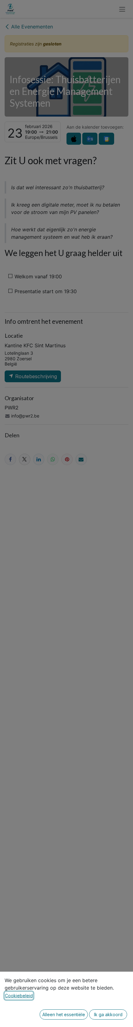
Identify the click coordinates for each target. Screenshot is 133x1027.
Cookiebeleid (19, 995)
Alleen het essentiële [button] (63, 1014)
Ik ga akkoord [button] (108, 1014)
